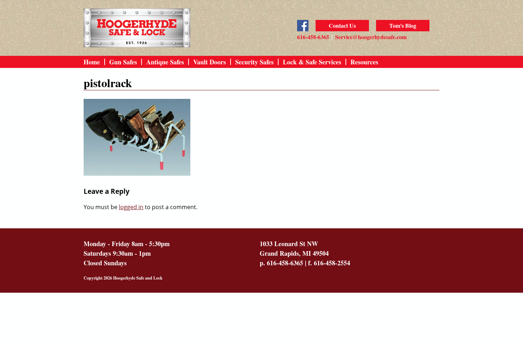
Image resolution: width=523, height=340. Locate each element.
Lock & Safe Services (312, 62)
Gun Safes (123, 62)
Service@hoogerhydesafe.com (371, 37)
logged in (131, 207)
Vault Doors (209, 62)
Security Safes (254, 62)
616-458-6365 (313, 37)
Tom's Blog (402, 25)
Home (92, 62)
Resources (364, 62)
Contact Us (342, 25)
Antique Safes (165, 62)
